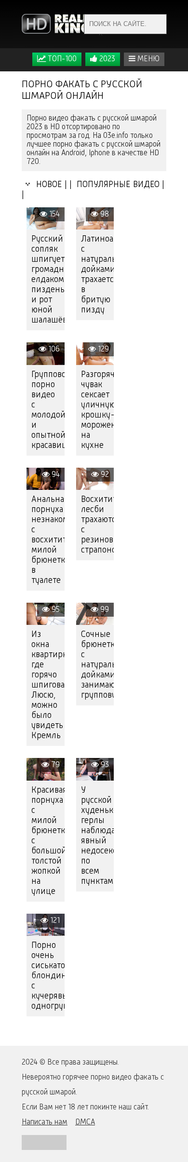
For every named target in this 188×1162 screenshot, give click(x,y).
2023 (106, 59)
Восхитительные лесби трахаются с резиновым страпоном (97, 524)
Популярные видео (117, 184)
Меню (147, 59)
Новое (46, 184)
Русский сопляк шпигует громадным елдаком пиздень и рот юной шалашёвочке (48, 279)
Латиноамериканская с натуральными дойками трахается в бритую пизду (97, 274)
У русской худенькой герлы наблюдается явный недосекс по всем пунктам (97, 836)
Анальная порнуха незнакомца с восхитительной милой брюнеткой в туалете (48, 540)
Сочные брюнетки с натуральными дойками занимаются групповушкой (97, 665)
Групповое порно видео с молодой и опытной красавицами (48, 410)
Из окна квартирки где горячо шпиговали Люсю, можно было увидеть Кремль (48, 685)
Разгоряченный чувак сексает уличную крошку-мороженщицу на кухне (97, 410)
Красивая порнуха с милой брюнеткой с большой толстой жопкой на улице (48, 841)
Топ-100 (61, 59)
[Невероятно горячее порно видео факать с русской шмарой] (63, 24)
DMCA (85, 1122)
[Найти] (156, 24)
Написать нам (44, 1122)
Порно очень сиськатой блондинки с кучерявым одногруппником (48, 976)
